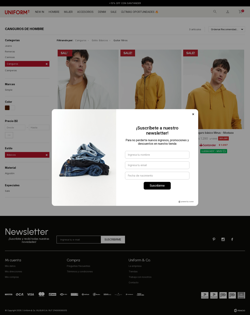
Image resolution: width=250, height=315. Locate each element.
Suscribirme (157, 185)
